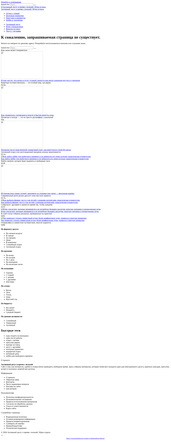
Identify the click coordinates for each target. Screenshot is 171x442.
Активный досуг (13, 24)
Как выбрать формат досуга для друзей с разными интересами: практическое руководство (39, 202)
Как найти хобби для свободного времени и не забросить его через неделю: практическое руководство (45, 159)
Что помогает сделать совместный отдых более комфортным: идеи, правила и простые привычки (42, 220)
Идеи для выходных (14, 27)
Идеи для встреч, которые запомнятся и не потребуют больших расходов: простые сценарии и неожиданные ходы (50, 211)
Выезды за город (13, 29)
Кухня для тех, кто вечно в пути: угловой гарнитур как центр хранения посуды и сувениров (40, 80)
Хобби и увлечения (14, 20)
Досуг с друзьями (13, 31)
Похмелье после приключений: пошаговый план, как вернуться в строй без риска (36, 150)
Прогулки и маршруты (15, 18)
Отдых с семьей (13, 13)
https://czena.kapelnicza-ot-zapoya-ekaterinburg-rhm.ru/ (85, 438)
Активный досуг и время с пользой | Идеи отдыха (22, 9)
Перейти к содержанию (11, 2)
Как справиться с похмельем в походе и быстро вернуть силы (27, 115)
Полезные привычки (15, 16)
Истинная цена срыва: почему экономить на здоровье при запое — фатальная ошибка (37, 193)
